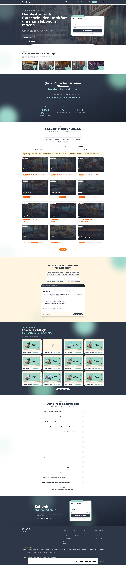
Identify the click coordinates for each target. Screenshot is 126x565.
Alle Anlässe (53, 557)
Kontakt (85, 533)
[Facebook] (22, 531)
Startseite (23, 7)
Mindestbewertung (62, 144)
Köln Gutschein (47, 549)
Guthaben (78, 1)
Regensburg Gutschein (58, 550)
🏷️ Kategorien (80, 146)
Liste (85, 149)
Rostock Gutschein (81, 550)
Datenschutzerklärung (99, 530)
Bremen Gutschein (25, 550)
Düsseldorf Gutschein (92, 549)
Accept (92, 561)
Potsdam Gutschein (49, 550)
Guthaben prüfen (87, 532)
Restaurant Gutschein (67, 532)
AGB (96, 532)
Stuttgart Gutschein (84, 549)
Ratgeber (64, 543)
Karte (89, 149)
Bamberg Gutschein (51, 552)
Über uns (75, 530)
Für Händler (88, 1)
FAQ (85, 530)
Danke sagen (44, 557)
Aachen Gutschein (89, 550)
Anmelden (100, 1)
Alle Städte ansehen (62, 389)
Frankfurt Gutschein (55, 549)
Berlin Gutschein (25, 549)
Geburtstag (24, 557)
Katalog (73, 1)
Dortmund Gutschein (66, 550)
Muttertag (39, 557)
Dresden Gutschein (76, 549)
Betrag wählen (76, 22)
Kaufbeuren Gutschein (35, 552)
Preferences (76, 561)
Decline (84, 561)
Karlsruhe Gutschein (33, 550)
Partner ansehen (77, 314)
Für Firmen (83, 1)
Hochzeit (34, 557)
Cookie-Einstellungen (98, 538)
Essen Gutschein (62, 549)
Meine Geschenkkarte (67, 541)
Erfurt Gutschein (69, 549)
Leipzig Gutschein (101, 549)
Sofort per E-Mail (66, 533)
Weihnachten (29, 557)
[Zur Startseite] (26, 529)
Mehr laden (63, 249)
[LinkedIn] (23, 531)
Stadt (42, 144)
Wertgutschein (65, 540)
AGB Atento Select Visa (99, 533)
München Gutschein (40, 549)
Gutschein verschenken (67, 538)
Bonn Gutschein (74, 550)
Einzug (49, 557)
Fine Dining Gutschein (67, 535)
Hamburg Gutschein (32, 549)
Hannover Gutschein (41, 550)
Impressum (97, 535)
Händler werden (76, 535)
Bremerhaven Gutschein (26, 552)
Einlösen (94, 1)
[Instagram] (25, 531)
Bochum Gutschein (96, 550)
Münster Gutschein (43, 552)
